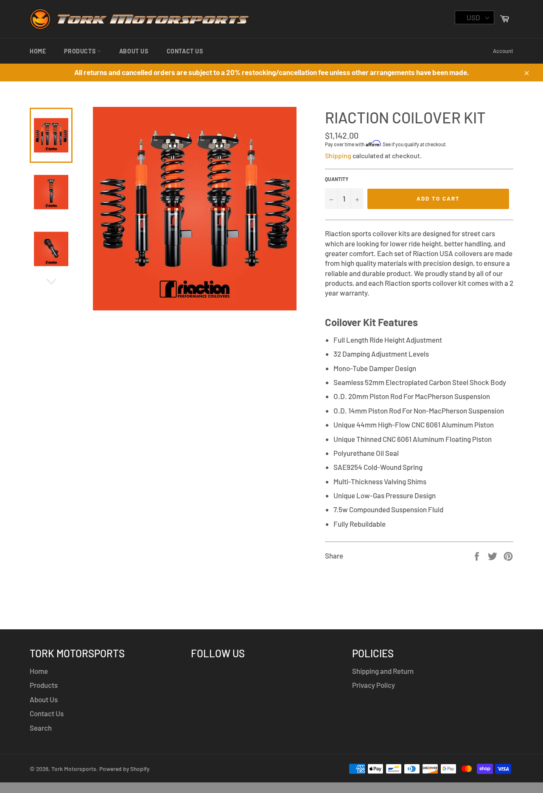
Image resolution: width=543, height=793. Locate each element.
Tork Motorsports (73, 768)
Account (503, 50)
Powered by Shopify (124, 768)
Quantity (336, 179)
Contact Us (185, 51)
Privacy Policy (373, 685)
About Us (133, 51)
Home (38, 51)
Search (41, 727)
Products (80, 51)
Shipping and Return (383, 671)
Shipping (338, 155)
